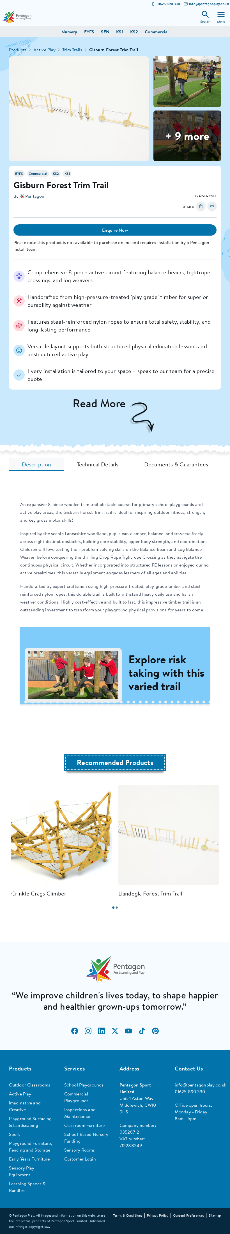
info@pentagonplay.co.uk (209, 3)
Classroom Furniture (84, 1125)
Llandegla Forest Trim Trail (150, 893)
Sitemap (215, 1215)
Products (18, 49)
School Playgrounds (84, 1084)
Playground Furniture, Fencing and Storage (30, 1146)
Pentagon (34, 196)
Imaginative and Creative (25, 1106)
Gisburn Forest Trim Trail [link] (113, 49)
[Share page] (200, 206)
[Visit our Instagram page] (88, 1031)
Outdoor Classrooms (29, 1084)
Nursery (69, 31)
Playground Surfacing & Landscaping (30, 1122)
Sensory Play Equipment (21, 1171)
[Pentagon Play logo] (16, 17)
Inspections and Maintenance (80, 1113)
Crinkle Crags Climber (39, 893)
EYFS (89, 31)
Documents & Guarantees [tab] (176, 464)
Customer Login (80, 1158)
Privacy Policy (157, 1215)
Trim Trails (72, 49)
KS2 (134, 31)
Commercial (157, 31)
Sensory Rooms (79, 1149)
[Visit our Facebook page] (74, 1031)
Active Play (44, 49)
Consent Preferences (188, 1215)
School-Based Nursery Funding (86, 1137)
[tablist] (115, 464)
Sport (14, 1134)
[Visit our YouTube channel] (128, 1031)
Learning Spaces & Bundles (27, 1187)
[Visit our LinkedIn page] (101, 1031)
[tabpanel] (115, 607)
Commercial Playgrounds (76, 1097)
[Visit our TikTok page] (142, 1031)
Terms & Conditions (127, 1215)
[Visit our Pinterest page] (155, 1031)
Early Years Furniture (29, 1158)
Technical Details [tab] (97, 464)
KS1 (119, 31)
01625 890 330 (168, 3)
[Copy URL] (212, 206)
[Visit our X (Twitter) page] (115, 1031)
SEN (105, 31)
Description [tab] (36, 464)
